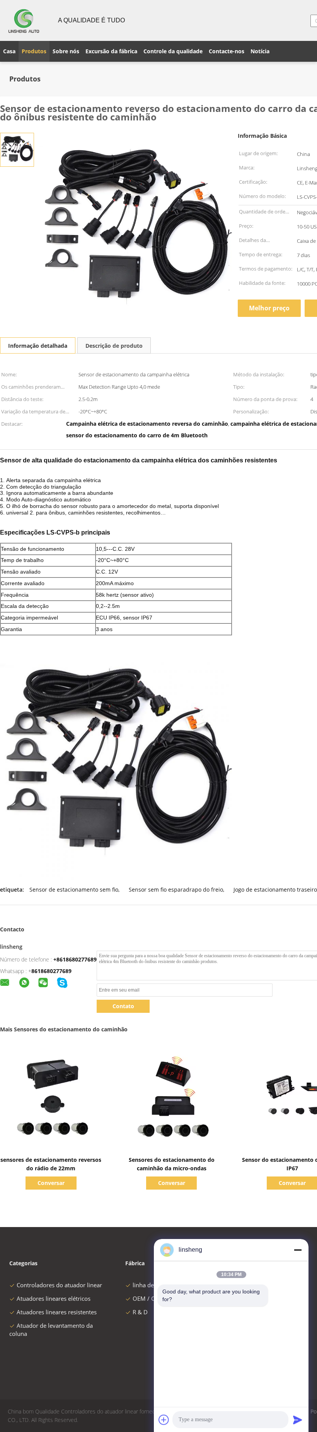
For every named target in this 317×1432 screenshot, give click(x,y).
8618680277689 (51, 971)
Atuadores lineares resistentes (57, 1312)
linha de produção (157, 1285)
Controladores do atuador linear (59, 1285)
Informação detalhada (37, 345)
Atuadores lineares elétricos (53, 1298)
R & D (140, 1312)
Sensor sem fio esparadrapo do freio (176, 889)
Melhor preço (269, 308)
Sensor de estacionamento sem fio (73, 889)
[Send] (297, 1419)
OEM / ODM (149, 1298)
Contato (123, 1006)
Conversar (51, 1183)
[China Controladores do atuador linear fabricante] (24, 20)
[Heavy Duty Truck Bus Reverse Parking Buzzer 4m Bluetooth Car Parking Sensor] (17, 149)
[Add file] (163, 1419)
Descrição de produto (114, 345)
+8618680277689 (75, 959)
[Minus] (297, 1249)
